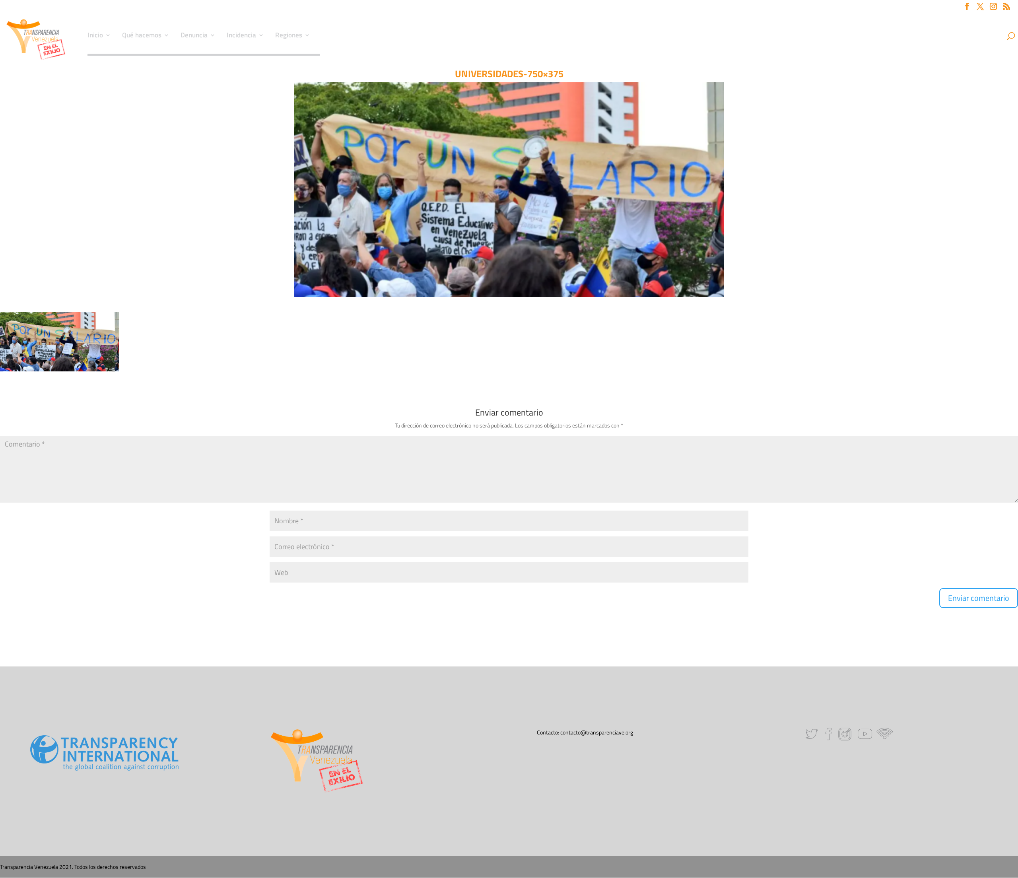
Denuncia (194, 36)
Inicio (95, 36)
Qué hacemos (141, 36)
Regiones (288, 36)
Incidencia (241, 36)
